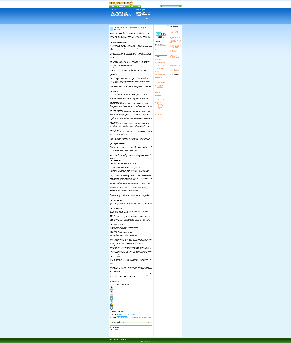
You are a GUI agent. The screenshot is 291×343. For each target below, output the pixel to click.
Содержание (121, 6)
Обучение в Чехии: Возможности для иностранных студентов (174, 56)
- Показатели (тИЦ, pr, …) (161, 105)
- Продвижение (159, 107)
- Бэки (157, 103)
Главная (112, 6)
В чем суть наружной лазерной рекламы (160, 45)
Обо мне (137, 6)
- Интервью (158, 86)
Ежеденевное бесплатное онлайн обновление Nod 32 (143, 13)
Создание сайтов (158, 114)
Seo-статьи (150, 322)
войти (116, 329)
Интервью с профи (159, 85)
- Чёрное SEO (158, 109)
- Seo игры (158, 66)
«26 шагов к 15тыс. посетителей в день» (131, 28)
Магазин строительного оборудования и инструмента (175, 59)
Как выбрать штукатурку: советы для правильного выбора (174, 47)
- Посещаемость (159, 106)
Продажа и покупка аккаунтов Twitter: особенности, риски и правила (175, 41)
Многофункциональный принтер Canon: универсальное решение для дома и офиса (175, 62)
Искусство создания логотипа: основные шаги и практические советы (175, 70)
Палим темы (157, 92)
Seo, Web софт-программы (160, 62)
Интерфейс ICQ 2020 (122, 316)
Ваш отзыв (114, 322)
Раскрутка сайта (158, 102)
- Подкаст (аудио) (159, 87)
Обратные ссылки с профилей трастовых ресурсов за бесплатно (160, 48)
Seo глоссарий (158, 59)
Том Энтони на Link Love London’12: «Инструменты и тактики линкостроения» (134, 317)
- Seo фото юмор (159, 67)
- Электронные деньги (160, 82)
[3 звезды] (112, 320)
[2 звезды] (111, 320)
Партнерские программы (160, 93)
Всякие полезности (159, 77)
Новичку (157, 90)
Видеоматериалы (158, 76)
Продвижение (158, 95)
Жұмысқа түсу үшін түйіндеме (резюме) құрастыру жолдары (173, 50)
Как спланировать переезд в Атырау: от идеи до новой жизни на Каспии (175, 34)
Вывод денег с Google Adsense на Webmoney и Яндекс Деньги (161, 52)
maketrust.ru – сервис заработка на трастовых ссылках (129, 313)
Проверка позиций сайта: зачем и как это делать (174, 32)
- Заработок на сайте (160, 81)
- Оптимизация (159, 104)
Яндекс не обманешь (121, 318)
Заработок (157, 79)
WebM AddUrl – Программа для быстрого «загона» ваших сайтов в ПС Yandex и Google (144, 18)
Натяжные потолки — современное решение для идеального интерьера (175, 29)
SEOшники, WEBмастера (160, 74)
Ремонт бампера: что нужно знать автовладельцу (175, 44)
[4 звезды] (113, 320)
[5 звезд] (114, 320)
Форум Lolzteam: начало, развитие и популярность (174, 53)
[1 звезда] (110, 320)
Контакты (130, 6)
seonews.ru (116, 281)
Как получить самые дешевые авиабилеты (126, 314)
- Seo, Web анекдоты (160, 68)
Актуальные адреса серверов (142, 16)
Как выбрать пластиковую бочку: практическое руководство (175, 38)
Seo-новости (157, 71)
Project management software (175, 65)
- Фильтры (158, 108)
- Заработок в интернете (161, 80)
